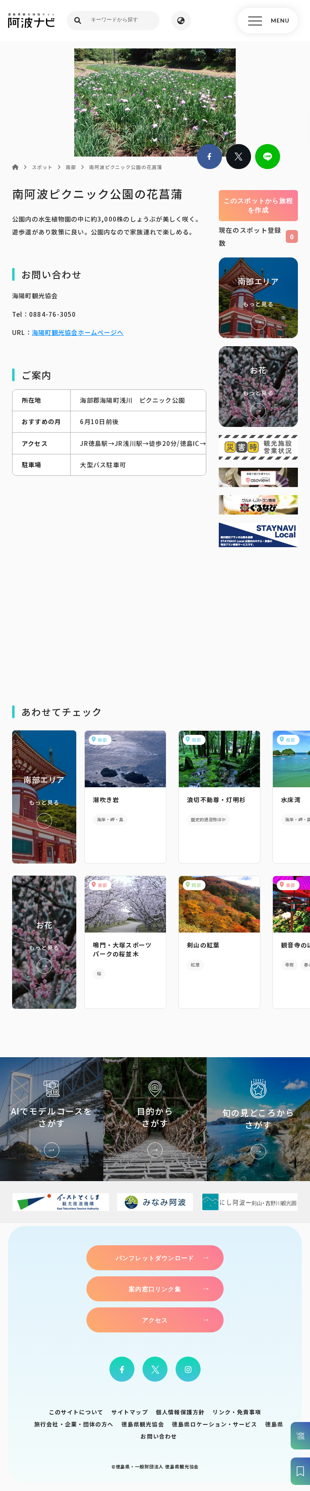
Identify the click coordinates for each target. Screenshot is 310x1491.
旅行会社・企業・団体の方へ (73, 1424)
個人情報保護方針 (180, 1412)
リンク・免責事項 (236, 1412)
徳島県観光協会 (142, 1424)
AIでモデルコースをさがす (51, 1119)
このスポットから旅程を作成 (258, 205)
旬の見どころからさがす (258, 1119)
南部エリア (258, 297)
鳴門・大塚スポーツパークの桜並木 (122, 949)
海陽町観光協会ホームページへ (78, 332)
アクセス (155, 1320)
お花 (258, 386)
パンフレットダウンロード (155, 1257)
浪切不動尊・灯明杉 (216, 799)
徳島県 (274, 1424)
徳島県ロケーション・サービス (214, 1424)
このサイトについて (76, 1412)
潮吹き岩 (106, 799)
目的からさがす (155, 1119)
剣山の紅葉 (203, 945)
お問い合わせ (158, 1436)
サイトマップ (129, 1412)
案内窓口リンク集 (155, 1288)
